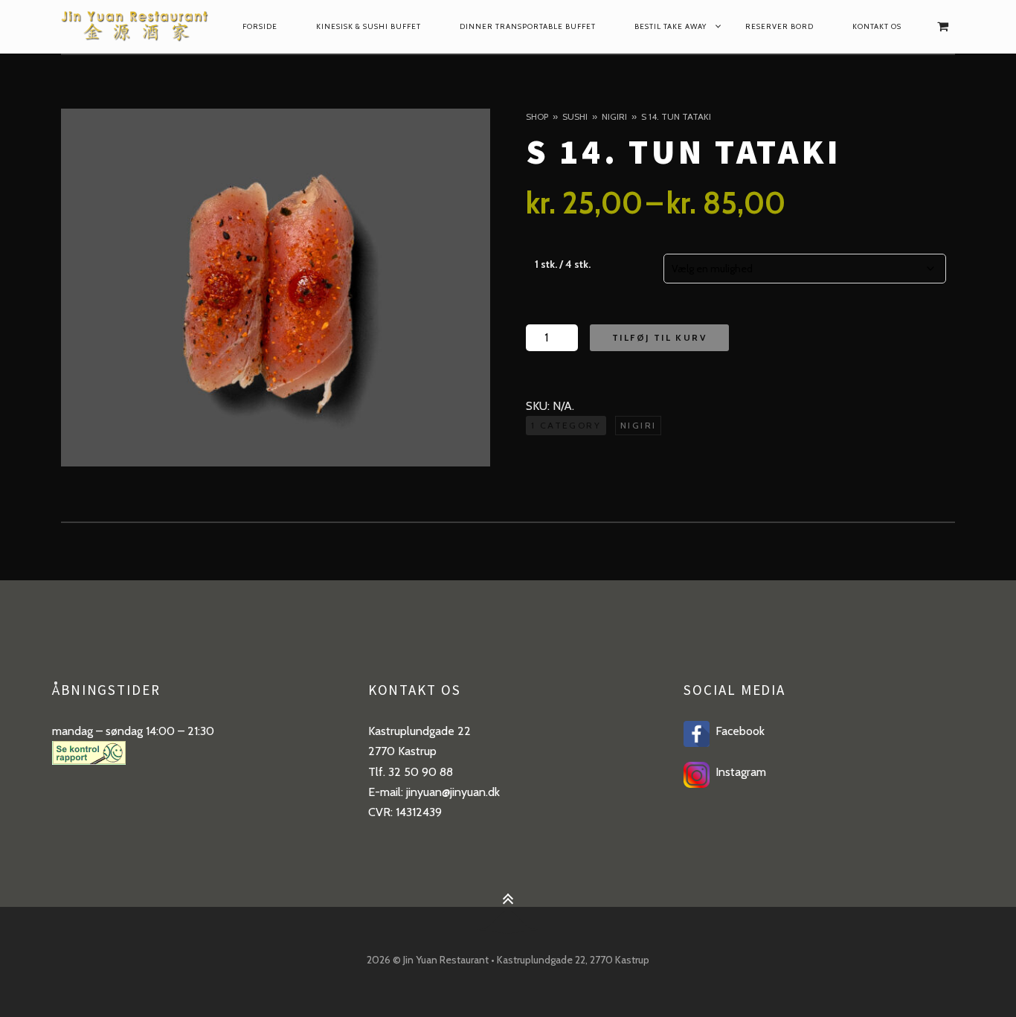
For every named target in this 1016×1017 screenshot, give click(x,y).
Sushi (575, 116)
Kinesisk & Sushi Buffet (368, 26)
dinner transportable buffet (528, 26)
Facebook (737, 731)
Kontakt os (876, 26)
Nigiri (614, 116)
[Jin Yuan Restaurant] (136, 27)
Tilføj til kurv (659, 337)
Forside (259, 26)
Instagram (738, 772)
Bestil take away (670, 26)
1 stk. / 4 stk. (563, 264)
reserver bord (779, 26)
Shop (537, 116)
